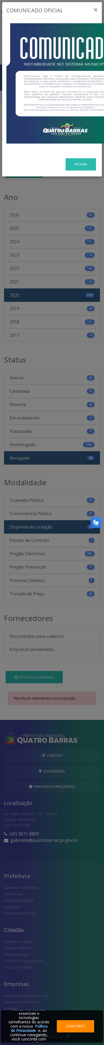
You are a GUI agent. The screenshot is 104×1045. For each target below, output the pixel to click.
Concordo (75, 1026)
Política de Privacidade (29, 1028)
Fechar (81, 164)
